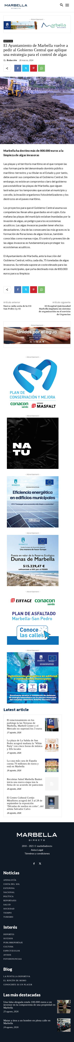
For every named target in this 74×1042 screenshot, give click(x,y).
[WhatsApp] (41, 68)
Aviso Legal (37, 849)
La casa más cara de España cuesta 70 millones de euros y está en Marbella (23, 763)
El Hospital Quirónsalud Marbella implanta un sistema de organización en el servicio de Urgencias (55, 310)
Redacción (12, 60)
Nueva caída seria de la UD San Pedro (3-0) (17, 307)
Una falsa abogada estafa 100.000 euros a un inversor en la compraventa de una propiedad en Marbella (29, 1005)
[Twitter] (25, 68)
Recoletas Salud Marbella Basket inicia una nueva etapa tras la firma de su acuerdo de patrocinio (25, 782)
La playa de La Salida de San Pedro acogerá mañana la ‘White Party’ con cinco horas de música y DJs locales (24, 744)
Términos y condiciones (37, 853)
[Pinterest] (33, 68)
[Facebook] (17, 68)
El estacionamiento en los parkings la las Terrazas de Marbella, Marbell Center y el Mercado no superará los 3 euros (24, 724)
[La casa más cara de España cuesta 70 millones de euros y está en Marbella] (52, 765)
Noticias (8, 41)
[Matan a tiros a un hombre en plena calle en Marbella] (64, 1025)
